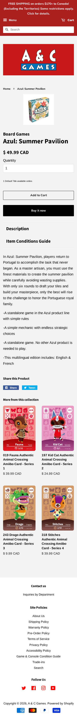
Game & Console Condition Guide (38, 656)
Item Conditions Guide (28, 241)
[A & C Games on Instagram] (43, 689)
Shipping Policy (39, 621)
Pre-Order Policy (38, 633)
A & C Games (37, 703)
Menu (12, 20)
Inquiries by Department (38, 594)
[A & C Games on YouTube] (53, 689)
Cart (70, 20)
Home (6, 88)
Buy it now (38, 210)
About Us (38, 616)
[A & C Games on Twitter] (24, 689)
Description (17, 229)
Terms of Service (38, 639)
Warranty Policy (38, 627)
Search (38, 667)
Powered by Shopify (60, 703)
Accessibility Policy (38, 650)
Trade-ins (38, 662)
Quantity (9, 160)
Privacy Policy (38, 644)
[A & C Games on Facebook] (33, 689)
